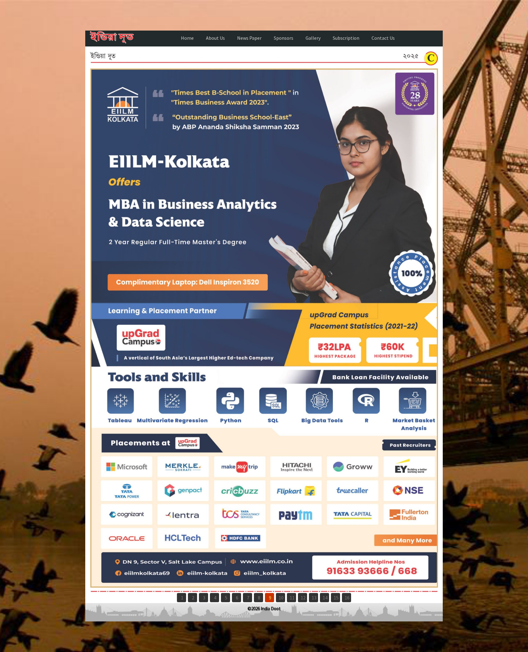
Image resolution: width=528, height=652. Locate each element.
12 (303, 598)
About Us (215, 38)
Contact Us (383, 38)
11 (292, 598)
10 (281, 598)
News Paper (249, 38)
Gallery (313, 38)
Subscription (346, 38)
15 (336, 598)
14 (325, 598)
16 (347, 598)
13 (314, 598)
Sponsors (283, 38)
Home (187, 38)
